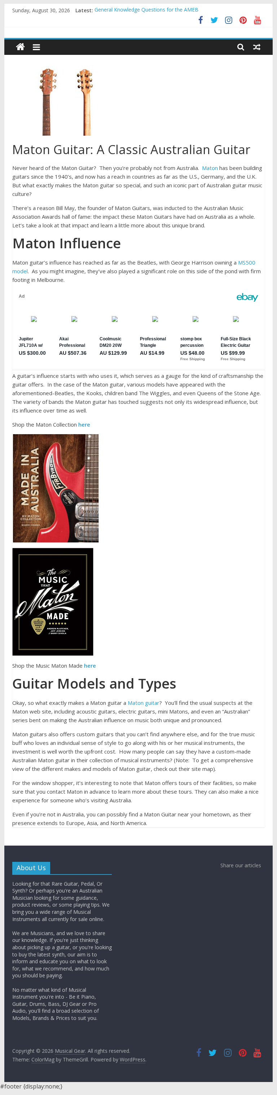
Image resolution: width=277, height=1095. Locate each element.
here (84, 424)
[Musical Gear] (20, 47)
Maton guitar (143, 702)
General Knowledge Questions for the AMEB (146, 10)
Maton (210, 167)
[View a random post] (257, 46)
